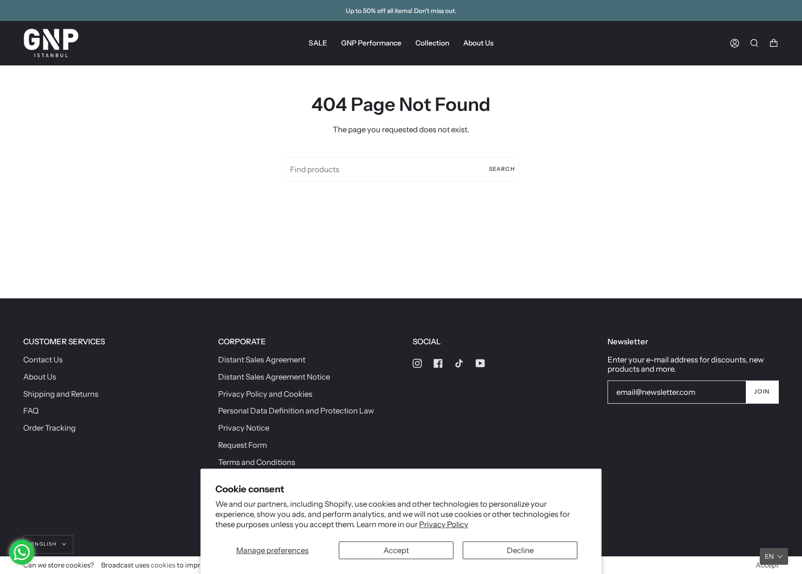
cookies (163, 565)
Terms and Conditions (256, 462)
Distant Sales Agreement (261, 359)
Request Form (242, 445)
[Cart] (773, 43)
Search (502, 169)
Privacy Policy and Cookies (265, 394)
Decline (520, 550)
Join (762, 391)
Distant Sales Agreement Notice (274, 376)
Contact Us (43, 359)
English (44, 544)
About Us (39, 376)
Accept (396, 550)
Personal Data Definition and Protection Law (296, 410)
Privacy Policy (443, 524)
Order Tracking (49, 427)
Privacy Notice (243, 427)
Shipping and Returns (60, 394)
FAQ (31, 410)
